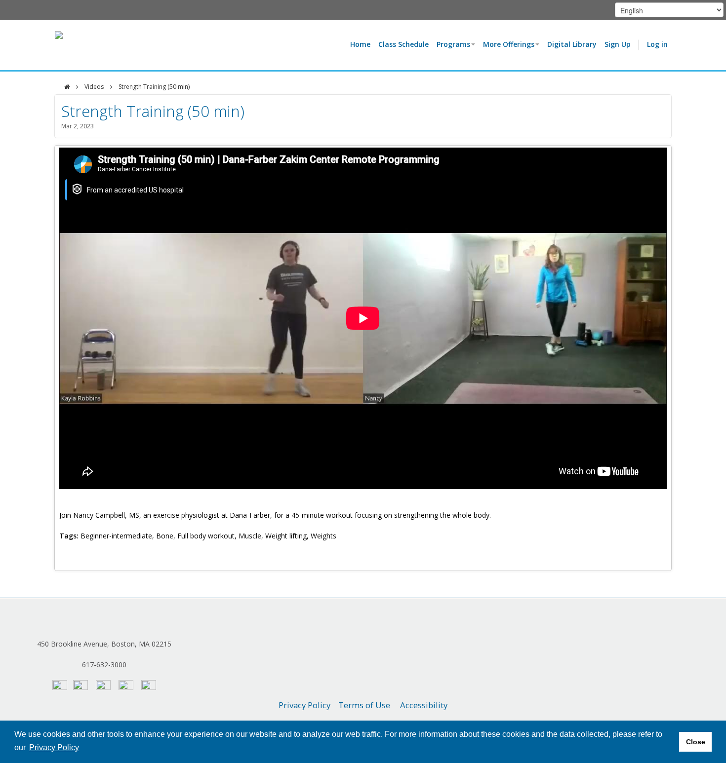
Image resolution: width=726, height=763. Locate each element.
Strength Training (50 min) (154, 86)
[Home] (67, 87)
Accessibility (423, 705)
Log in (657, 44)
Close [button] (695, 742)
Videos (94, 86)
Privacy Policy (304, 705)
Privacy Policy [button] (54, 747)
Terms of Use (364, 705)
